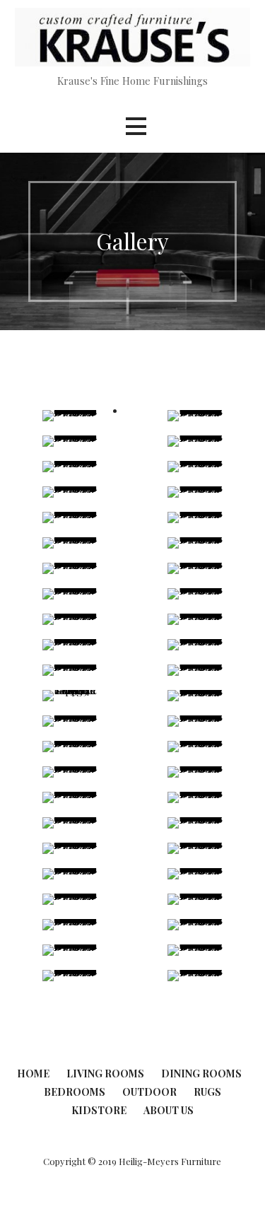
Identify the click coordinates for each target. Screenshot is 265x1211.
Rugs (207, 1092)
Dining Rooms (201, 1073)
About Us (168, 1110)
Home (33, 1073)
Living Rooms (105, 1073)
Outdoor (149, 1092)
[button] (136, 126)
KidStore (98, 1110)
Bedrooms (74, 1092)
